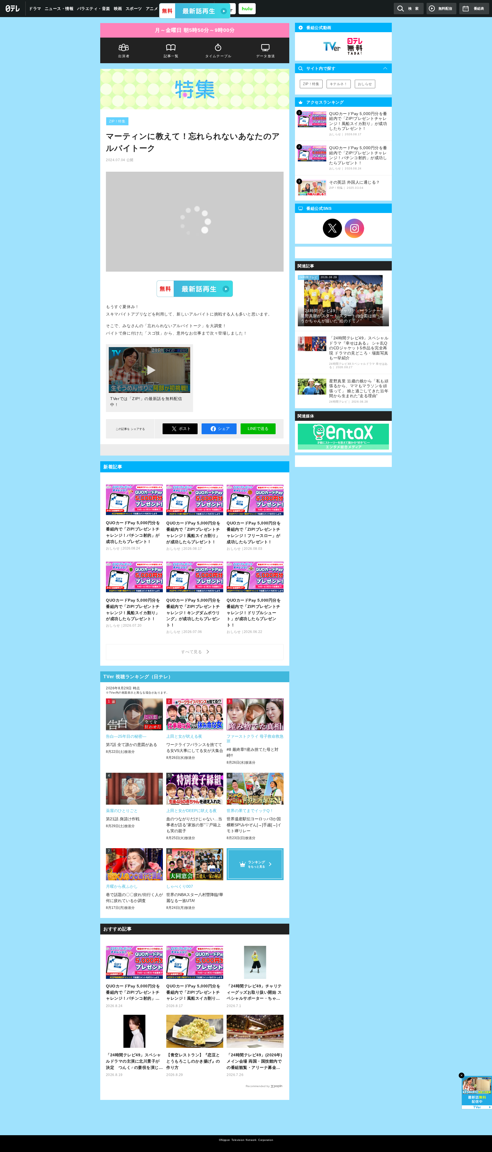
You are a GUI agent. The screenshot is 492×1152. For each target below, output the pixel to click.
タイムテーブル (218, 56)
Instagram (354, 228)
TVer (194, 288)
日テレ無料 (354, 46)
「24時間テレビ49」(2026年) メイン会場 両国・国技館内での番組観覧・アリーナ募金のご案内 (254, 1062)
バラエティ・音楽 (93, 8)
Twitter (332, 228)
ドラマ (35, 8)
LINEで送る (258, 428)
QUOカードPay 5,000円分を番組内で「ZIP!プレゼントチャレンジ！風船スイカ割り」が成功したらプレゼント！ (193, 993)
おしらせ (365, 84)
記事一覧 (171, 56)
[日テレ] (13, 8)
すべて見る (192, 651)
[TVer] (194, 11)
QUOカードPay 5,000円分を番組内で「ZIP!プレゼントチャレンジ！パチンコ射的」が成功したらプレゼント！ (133, 993)
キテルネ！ (339, 84)
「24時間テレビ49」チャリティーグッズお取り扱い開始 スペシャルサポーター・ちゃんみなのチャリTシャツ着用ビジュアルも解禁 (255, 993)
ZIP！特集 (117, 121)
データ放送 (265, 56)
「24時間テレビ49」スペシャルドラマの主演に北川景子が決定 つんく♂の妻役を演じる (133, 1062)
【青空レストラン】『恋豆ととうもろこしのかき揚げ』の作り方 (193, 1061)
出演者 (124, 56)
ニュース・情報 (59, 8)
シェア (224, 428)
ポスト (185, 428)
